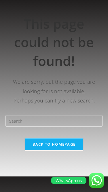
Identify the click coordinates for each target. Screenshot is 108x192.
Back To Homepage (54, 144)
